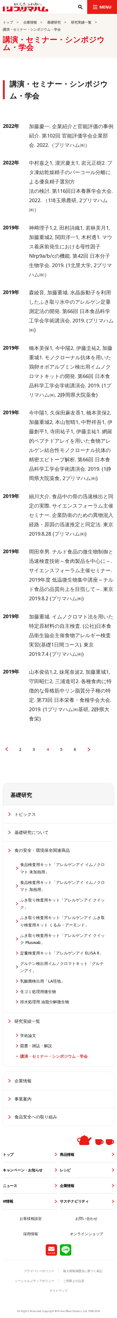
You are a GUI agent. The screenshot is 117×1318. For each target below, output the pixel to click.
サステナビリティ (74, 1201)
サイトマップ (58, 1290)
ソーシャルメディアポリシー (34, 1281)
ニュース (10, 1185)
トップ (8, 22)
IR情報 (8, 1201)
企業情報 (30, 22)
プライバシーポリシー (39, 1271)
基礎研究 (54, 22)
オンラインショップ (86, 1233)
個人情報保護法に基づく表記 (83, 1271)
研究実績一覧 (81, 22)
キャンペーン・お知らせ (23, 1170)
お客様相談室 (31, 1218)
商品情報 (67, 1154)
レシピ (65, 1170)
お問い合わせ (86, 1218)
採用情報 (30, 1233)
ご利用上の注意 (73, 1281)
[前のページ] (6, 749)
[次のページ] (89, 749)
